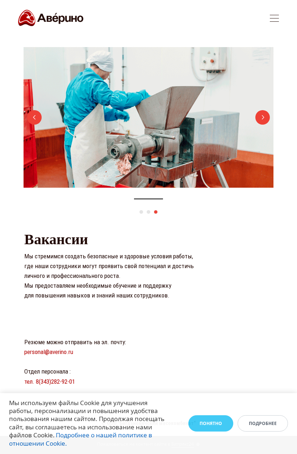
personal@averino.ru (48, 351)
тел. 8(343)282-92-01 (49, 381)
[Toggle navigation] (274, 19)
